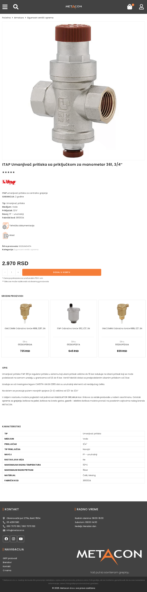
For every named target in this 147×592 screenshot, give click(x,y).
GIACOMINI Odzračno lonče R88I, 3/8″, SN (25, 328)
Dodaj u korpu (61, 272)
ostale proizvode (101, 397)
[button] (4, 7)
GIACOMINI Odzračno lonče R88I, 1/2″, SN (122, 328)
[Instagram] (13, 539)
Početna (6, 17)
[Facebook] (6, 539)
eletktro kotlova (81, 400)
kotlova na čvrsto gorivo (52, 400)
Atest (12, 235)
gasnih (68, 400)
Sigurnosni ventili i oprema (40, 17)
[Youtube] (21, 539)
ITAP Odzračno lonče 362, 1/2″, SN (73, 328)
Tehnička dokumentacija (21, 225)
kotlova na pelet (31, 400)
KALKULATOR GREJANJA (66, 397)
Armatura (19, 17)
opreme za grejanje (12, 400)
